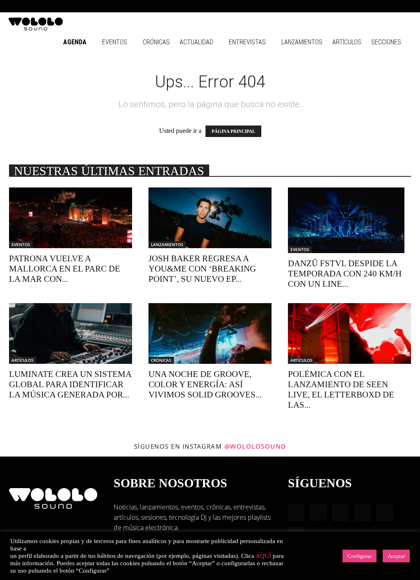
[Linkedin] (365, 6)
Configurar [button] (359, 556)
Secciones (386, 42)
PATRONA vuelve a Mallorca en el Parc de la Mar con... (64, 268)
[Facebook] (338, 6)
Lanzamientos (301, 42)
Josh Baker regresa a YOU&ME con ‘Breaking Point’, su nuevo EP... (202, 268)
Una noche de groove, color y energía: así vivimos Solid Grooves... (205, 384)
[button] (326, 6)
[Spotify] (378, 6)
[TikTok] (392, 6)
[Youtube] (405, 6)
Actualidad (196, 42)
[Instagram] (351, 6)
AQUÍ (263, 556)
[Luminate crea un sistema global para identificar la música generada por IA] (70, 333)
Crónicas (156, 42)
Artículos (346, 42)
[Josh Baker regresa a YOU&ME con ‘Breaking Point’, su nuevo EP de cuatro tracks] (210, 217)
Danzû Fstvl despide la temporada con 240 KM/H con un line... (345, 273)
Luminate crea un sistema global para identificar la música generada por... (70, 384)
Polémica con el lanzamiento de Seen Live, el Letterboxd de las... (341, 389)
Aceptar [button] (396, 556)
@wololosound (255, 446)
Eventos (114, 42)
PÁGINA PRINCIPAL (233, 131)
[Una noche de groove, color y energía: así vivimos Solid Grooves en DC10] (210, 333)
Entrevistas (247, 42)
